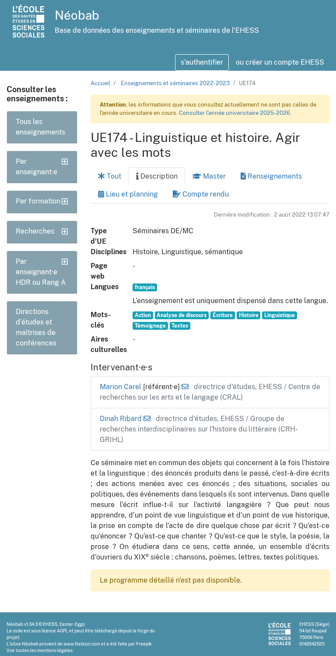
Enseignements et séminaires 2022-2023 (175, 83)
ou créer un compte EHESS (280, 62)
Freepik (144, 643)
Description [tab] (158, 176)
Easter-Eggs (72, 624)
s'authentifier (202, 62)
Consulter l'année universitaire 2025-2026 (234, 113)
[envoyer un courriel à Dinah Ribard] (147, 418)
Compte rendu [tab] (205, 194)
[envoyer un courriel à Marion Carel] (185, 387)
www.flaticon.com (81, 643)
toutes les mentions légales (44, 650)
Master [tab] (213, 176)
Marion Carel (121, 387)
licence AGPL (55, 630)
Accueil (100, 83)
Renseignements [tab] (274, 176)
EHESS (50, 624)
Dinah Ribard (122, 418)
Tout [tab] (113, 176)
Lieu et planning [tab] (131, 194)
